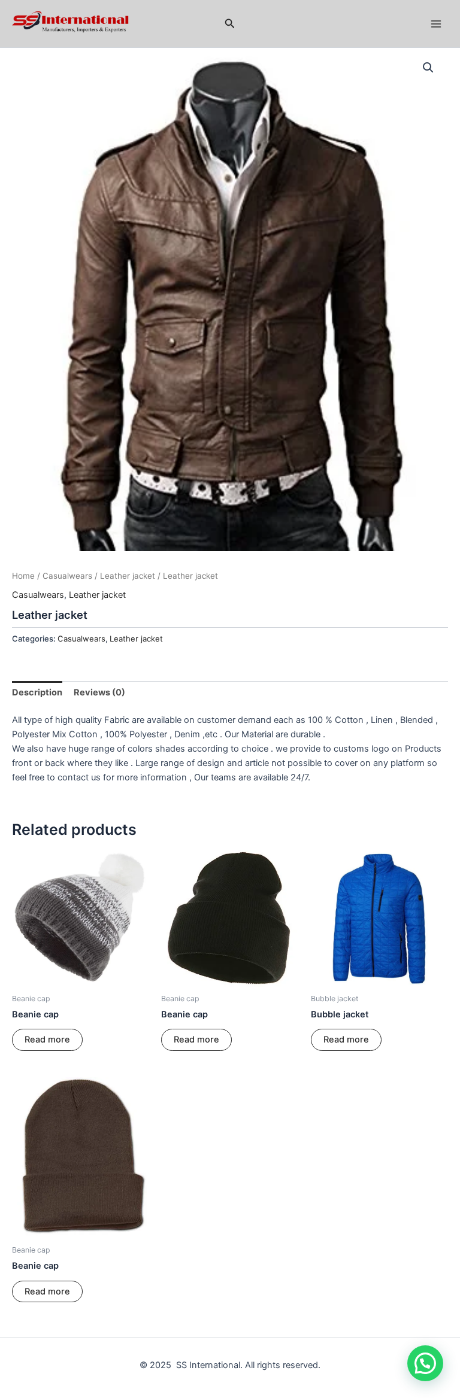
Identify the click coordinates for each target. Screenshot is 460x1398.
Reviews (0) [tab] (99, 692)
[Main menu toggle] (436, 23)
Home (23, 576)
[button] (230, 23)
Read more (47, 1039)
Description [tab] (37, 692)
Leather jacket (127, 576)
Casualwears (67, 576)
